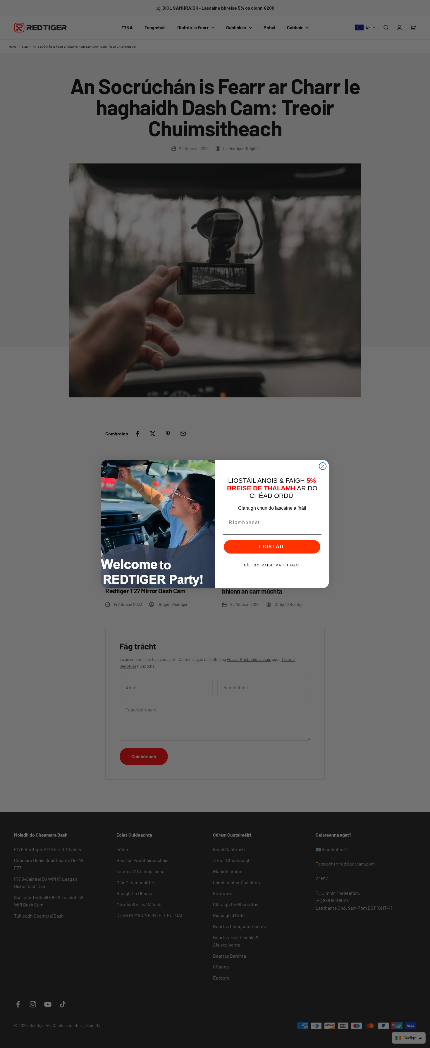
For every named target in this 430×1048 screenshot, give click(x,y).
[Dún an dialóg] (322, 466)
